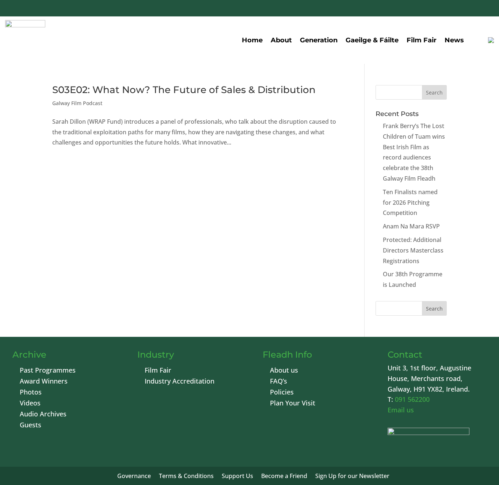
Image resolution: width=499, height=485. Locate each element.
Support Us (237, 476)
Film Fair (422, 40)
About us (284, 370)
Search (434, 308)
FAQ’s (278, 381)
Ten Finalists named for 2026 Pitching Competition (410, 202)
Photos (31, 392)
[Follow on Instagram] (467, 9)
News (454, 40)
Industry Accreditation (179, 381)
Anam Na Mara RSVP (411, 226)
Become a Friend (284, 476)
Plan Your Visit (292, 403)
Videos (30, 403)
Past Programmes (48, 370)
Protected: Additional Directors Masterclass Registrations (413, 250)
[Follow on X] (431, 9)
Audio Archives (43, 414)
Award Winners (44, 381)
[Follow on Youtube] (449, 9)
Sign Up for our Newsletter (352, 476)
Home (252, 40)
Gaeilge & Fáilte (372, 40)
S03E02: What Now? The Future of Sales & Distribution (184, 90)
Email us (401, 409)
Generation (319, 40)
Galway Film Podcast (77, 103)
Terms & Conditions (186, 476)
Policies (282, 392)
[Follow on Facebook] (414, 9)
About (281, 40)
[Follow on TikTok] (484, 9)
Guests (30, 425)
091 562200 (412, 399)
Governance (134, 476)
